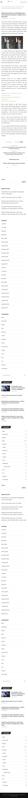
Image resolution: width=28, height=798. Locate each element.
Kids (2, 663)
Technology (4, 674)
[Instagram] (24, 2)
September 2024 (5, 610)
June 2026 (3, 533)
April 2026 (3, 540)
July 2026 (3, 529)
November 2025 (5, 559)
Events (3, 648)
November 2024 (5, 602)
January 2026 (4, 551)
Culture (3, 641)
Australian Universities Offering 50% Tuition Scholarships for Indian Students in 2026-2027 (12, 715)
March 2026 (4, 544)
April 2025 (3, 584)
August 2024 (4, 613)
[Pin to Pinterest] (20, 142)
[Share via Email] (22, 142)
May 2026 (3, 537)
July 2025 (3, 573)
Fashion (3, 656)
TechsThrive (11, 93)
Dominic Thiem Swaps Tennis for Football (14, 163)
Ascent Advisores (14, 795)
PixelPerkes (16, 97)
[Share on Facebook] (17, 142)
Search (3, 485)
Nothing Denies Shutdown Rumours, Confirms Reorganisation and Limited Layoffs (12, 708)
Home (2, 6)
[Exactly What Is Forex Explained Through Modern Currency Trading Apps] (5, 694)
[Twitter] (22, 2)
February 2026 (4, 548)
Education (3, 645)
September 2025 (5, 566)
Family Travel (4, 652)
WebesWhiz (4, 97)
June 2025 (3, 577)
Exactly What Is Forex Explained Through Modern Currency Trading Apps (18, 694)
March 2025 (4, 588)
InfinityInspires (12, 101)
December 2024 (5, 599)
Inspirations (15, 769)
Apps (2, 623)
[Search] (26, 2)
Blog (2, 634)
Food (2, 659)
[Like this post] (16, 142)
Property (3, 670)
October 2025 (4, 562)
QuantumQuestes (5, 95)
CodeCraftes (18, 93)
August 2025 (4, 569)
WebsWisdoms (5, 101)
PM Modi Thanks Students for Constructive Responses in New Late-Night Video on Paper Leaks (12, 724)
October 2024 (4, 606)
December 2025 (5, 555)
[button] (2, 165)
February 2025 (4, 591)
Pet (2, 667)
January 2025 (4, 595)
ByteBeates (10, 97)
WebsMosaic (4, 93)
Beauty (3, 630)
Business (3, 638)
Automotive (4, 627)
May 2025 (3, 580)
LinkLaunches (4, 99)
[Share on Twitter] (19, 142)
